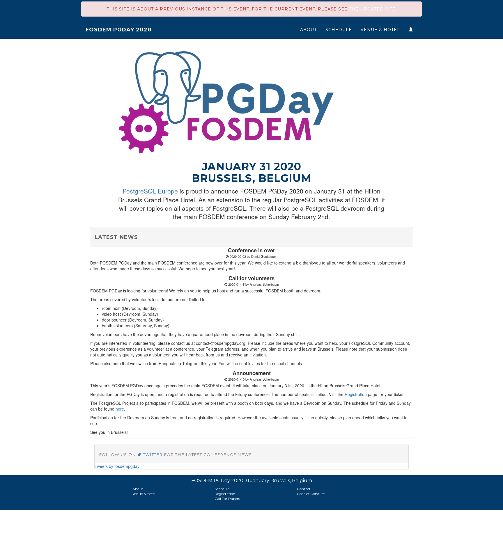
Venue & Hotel (380, 29)
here (120, 409)
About (308, 29)
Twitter (151, 454)
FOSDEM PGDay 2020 (119, 29)
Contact (304, 489)
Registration (356, 394)
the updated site (372, 9)
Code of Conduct (311, 493)
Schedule (338, 29)
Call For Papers (227, 498)
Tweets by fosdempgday (117, 466)
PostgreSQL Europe (150, 191)
